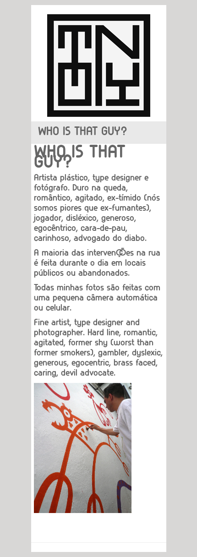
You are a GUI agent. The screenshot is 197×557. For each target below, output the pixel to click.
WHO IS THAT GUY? (82, 132)
